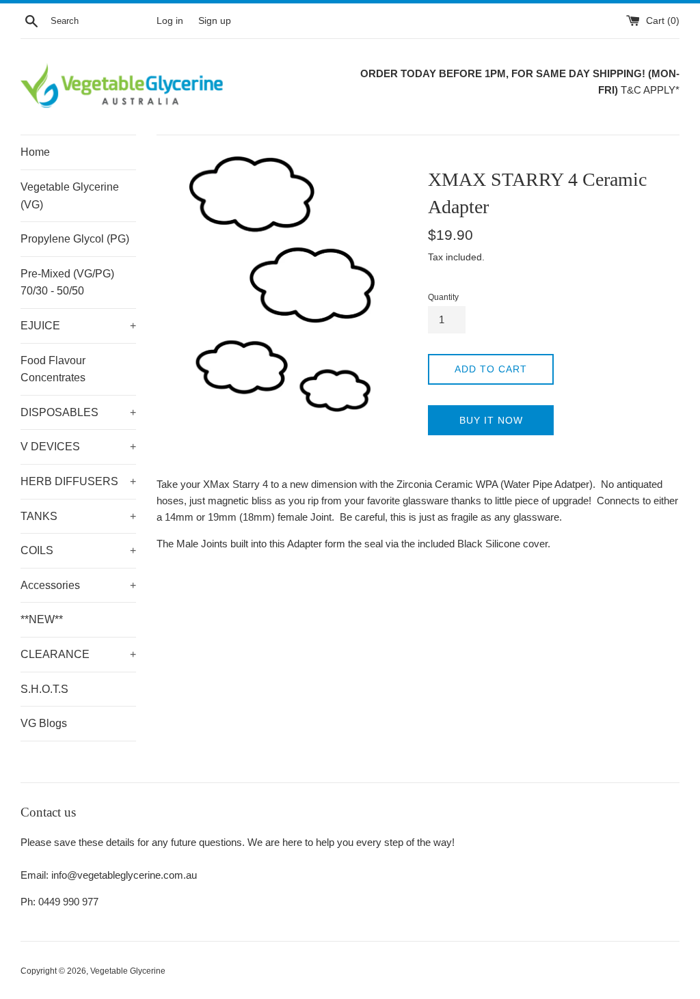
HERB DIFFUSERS (78, 481)
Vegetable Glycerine (127, 971)
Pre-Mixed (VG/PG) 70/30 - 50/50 (67, 282)
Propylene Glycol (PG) (75, 239)
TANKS (78, 516)
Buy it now (491, 420)
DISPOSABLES (78, 412)
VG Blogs (44, 723)
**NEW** (42, 619)
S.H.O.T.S (44, 689)
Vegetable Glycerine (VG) (70, 195)
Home (35, 152)
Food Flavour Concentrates (53, 369)
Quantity (443, 297)
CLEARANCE (78, 654)
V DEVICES (78, 446)
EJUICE (78, 325)
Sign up (214, 21)
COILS (78, 550)
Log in (170, 21)
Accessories (78, 585)
